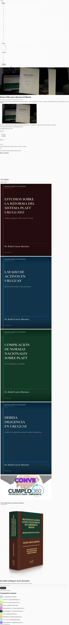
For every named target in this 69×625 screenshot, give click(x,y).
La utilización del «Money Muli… (12, 605)
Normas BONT (7, 51)
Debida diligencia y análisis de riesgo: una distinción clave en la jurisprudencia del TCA (19, 8)
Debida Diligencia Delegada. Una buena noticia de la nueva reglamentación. (17, 29)
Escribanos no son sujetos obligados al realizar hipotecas (13, 24)
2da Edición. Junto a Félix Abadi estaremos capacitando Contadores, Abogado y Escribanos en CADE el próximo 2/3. (24, 62)
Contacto (3, 63)
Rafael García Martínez (13, 99)
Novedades (4, 52)
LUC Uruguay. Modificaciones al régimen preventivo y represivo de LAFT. (17, 16)
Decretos (7, 46)
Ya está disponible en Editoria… (15, 619)
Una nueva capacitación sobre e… (19, 608)
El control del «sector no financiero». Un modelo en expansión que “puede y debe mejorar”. (20, 42)
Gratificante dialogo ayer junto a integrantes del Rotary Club (14, 59)
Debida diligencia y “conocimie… (11, 596)
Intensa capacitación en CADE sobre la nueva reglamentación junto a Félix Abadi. (18, 56)
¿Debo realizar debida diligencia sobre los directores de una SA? (15, 25)
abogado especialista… (7, 622)
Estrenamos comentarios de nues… (16, 616)
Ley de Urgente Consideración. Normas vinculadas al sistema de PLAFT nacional (18, 19)
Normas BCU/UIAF (9, 48)
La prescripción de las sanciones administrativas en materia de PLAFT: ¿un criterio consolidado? (20, 10)
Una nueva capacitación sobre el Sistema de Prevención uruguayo (15, 53)
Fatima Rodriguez (6, 616)
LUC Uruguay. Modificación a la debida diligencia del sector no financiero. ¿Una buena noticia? (20, 15)
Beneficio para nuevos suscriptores (10, 55)
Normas (3, 43)
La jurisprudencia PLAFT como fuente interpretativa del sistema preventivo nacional (18, 5)
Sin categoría (20, 99)
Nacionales (6, 44)
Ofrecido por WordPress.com (5, 624)
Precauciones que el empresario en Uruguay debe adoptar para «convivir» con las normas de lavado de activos (23, 33)
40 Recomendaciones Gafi (10, 50)
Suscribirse (4, 64)
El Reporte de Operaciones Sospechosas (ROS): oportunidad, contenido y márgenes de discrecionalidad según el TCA (24, 7)
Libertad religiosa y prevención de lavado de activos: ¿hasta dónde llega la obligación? (19, 12)
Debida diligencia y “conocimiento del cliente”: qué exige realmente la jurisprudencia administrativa (21, 4)
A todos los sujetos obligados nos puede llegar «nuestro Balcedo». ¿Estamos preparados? (19, 41)
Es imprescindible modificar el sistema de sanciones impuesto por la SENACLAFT (18, 40)
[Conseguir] (26, 220)
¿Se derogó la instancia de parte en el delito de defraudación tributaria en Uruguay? (18, 22)
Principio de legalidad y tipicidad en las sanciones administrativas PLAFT (16, 9)
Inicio (3, 2)
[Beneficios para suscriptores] (26, 487)
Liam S (4, 605)
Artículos (3, 3)
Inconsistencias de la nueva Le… (17, 622)
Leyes (7, 45)
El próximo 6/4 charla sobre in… (11, 613)
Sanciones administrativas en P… (14, 599)
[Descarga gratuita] (26, 293)
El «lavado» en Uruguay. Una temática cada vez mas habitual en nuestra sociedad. (18, 39)
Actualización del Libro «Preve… (14, 602)
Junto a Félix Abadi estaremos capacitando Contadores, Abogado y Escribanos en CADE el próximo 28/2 (22, 61)
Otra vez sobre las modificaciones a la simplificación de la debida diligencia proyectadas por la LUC (21, 13)
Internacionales (6, 49)
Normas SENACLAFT (10, 47)
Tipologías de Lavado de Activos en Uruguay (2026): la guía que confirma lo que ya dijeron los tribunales (22, 11)
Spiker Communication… (7, 608)
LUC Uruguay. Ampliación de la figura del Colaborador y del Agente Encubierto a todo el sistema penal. (22, 14)
